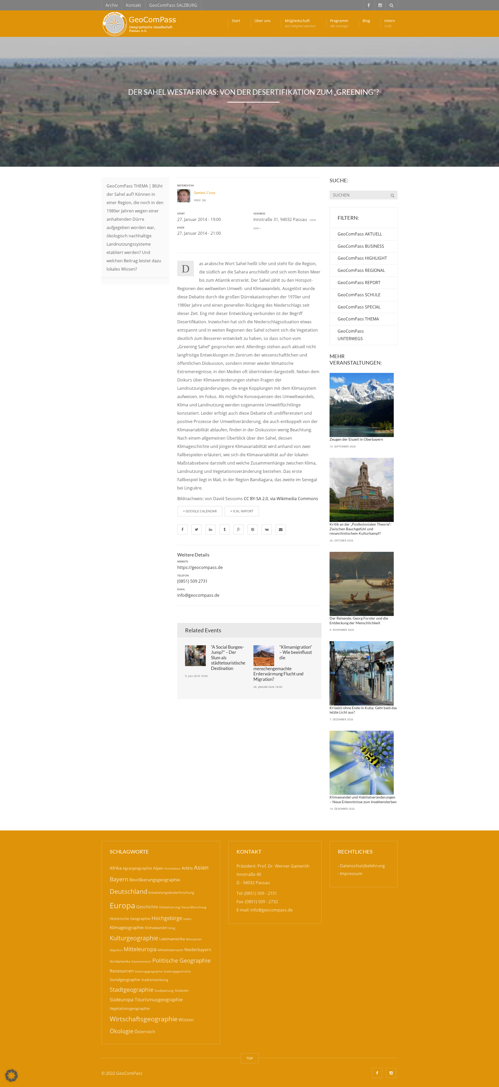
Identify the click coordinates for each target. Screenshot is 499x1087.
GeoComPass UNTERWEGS (351, 334)
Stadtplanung (164, 990)
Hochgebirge (167, 918)
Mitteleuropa (140, 949)
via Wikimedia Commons (294, 498)
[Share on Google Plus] (238, 529)
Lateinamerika (172, 938)
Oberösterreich (141, 961)
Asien (201, 867)
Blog (366, 20)
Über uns (262, 20)
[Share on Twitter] (196, 529)
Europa (122, 905)
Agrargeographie (137, 868)
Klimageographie (127, 927)
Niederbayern (197, 949)
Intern (389, 23)
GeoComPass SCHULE (359, 295)
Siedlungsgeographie (149, 971)
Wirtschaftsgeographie (144, 1018)
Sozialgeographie (125, 979)
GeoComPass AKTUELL (360, 234)
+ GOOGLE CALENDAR (200, 511)
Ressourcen (122, 971)
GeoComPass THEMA (358, 319)
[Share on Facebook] (182, 529)
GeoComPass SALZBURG (173, 5)
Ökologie (121, 1031)
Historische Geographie (130, 918)
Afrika (116, 868)
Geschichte (147, 907)
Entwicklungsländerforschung (171, 892)
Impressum (351, 874)
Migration (116, 950)
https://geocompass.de (200, 567)
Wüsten (186, 1020)
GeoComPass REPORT (359, 282)
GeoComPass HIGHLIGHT (362, 258)
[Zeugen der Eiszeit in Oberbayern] (362, 405)
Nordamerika (120, 961)
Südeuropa (122, 999)
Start (236, 20)
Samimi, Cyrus (204, 193)
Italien (187, 919)
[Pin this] (252, 529)
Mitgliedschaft (300, 23)
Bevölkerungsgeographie (154, 880)
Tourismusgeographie (159, 999)
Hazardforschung (193, 907)
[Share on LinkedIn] (210, 529)
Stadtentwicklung (154, 979)
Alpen (158, 868)
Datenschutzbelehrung (362, 866)
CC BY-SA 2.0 (256, 498)
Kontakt (133, 5)
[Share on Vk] (266, 529)
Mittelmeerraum (170, 950)
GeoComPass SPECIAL (359, 307)
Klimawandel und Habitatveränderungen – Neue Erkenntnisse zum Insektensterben (363, 799)
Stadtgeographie (131, 989)
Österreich (144, 1032)
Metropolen (194, 939)
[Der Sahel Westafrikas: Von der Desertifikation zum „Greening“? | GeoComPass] (140, 23)
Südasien (182, 990)
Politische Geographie (181, 960)
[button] (11, 1075)
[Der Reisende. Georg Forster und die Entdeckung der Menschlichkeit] (362, 584)
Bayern (119, 879)
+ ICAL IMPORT (241, 511)
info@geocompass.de (198, 595)
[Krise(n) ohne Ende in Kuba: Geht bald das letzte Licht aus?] (362, 673)
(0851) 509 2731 (192, 581)
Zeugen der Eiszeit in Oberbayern (356, 439)
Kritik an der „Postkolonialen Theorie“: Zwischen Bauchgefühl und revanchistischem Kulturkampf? (360, 528)
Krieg (171, 928)
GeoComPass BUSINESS (361, 246)
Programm (339, 23)
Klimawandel (156, 927)
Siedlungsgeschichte (177, 971)
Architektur (173, 868)
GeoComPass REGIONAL (361, 270)
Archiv (112, 5)
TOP (249, 1058)
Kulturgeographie (134, 938)
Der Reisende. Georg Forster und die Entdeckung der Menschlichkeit (359, 620)
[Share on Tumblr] (224, 529)
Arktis (187, 868)
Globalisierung (169, 907)
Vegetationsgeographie (130, 1008)
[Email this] (280, 529)
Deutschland (128, 891)
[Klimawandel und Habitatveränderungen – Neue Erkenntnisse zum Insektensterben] (362, 763)
